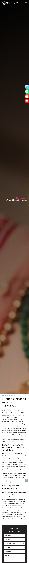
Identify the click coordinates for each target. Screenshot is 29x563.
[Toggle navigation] (25, 2)
